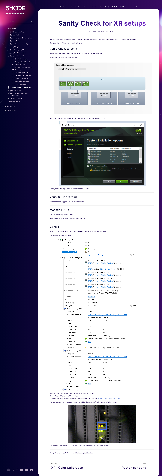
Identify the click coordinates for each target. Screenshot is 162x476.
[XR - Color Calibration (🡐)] (132, 7)
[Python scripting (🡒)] (136, 7)
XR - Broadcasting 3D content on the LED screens (22, 63)
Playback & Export (16, 98)
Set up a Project (15, 41)
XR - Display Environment (20, 72)
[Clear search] (31, 22)
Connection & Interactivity (19, 44)
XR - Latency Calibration (20, 78)
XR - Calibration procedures (21, 75)
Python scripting (15, 90)
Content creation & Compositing (21, 38)
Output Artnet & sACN (17, 50)
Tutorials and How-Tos (16, 32)
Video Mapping (15, 47)
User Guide (11, 29)
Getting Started (15, 35)
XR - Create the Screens (20, 59)
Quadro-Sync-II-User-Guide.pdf (109, 398)
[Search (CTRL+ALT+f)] (8, 22)
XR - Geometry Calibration (21, 81)
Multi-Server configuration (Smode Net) (19, 94)
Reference (11, 106)
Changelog (11, 110)
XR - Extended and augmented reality (22, 68)
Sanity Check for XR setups (21, 87)
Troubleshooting (14, 101)
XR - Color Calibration (19, 84)
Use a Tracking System (18, 53)
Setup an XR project (17, 56)
